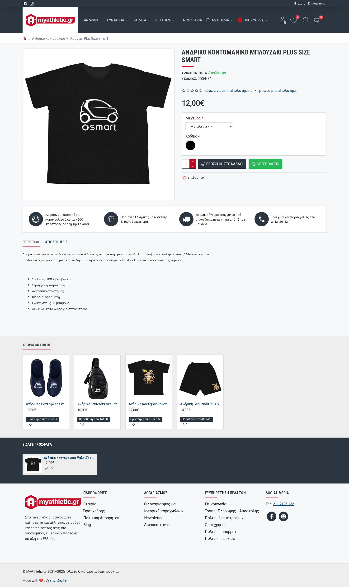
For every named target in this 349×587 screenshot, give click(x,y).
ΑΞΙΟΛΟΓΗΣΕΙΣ (56, 242)
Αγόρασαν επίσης (37, 345)
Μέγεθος (193, 118)
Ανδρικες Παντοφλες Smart (47, 404)
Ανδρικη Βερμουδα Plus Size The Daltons (201, 404)
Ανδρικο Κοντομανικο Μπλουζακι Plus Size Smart (69, 458)
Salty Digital (57, 580)
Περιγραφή (31, 242)
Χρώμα (191, 136)
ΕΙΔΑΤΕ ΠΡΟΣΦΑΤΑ (37, 444)
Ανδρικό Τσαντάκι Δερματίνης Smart (98, 404)
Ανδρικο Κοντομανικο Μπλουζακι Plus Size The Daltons (150, 404)
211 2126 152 (283, 504)
